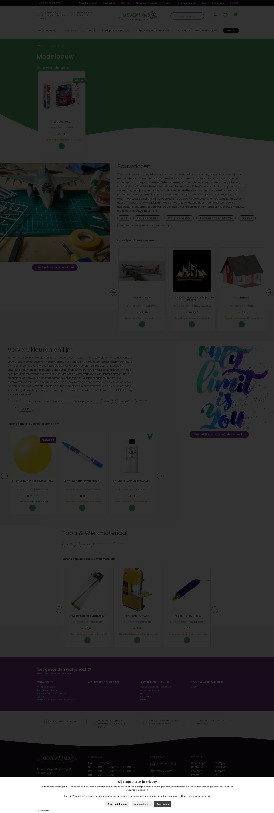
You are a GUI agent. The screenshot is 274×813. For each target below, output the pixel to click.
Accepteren (163, 804)
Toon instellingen (117, 804)
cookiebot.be (44, 810)
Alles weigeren (142, 804)
